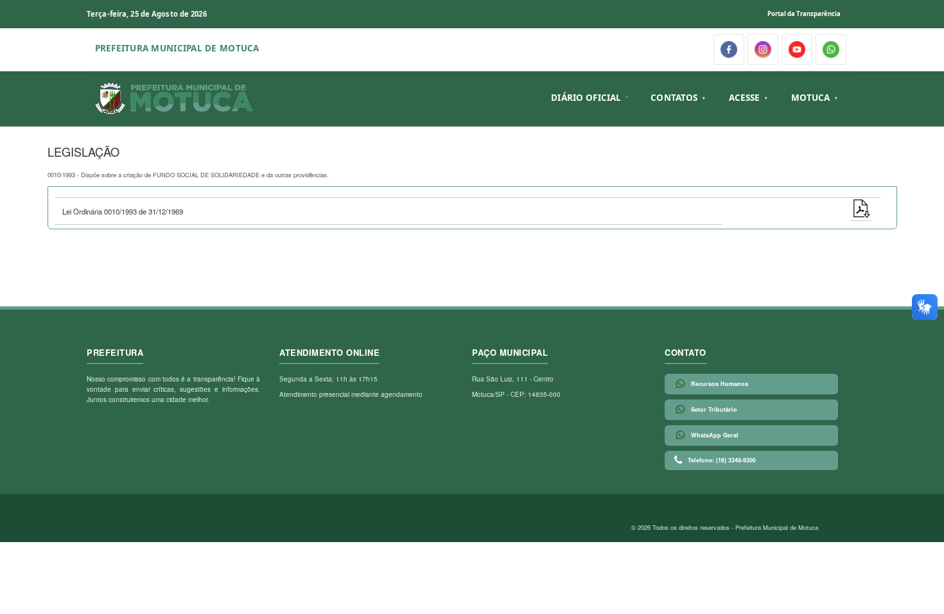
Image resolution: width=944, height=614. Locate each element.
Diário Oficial (586, 97)
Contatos (674, 97)
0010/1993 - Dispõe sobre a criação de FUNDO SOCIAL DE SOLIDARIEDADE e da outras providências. (188, 174)
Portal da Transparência (804, 14)
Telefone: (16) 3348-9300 (722, 460)
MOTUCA (810, 97)
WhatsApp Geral (715, 435)
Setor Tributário (714, 409)
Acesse (744, 97)
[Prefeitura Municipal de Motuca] (174, 99)
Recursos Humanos (719, 384)
